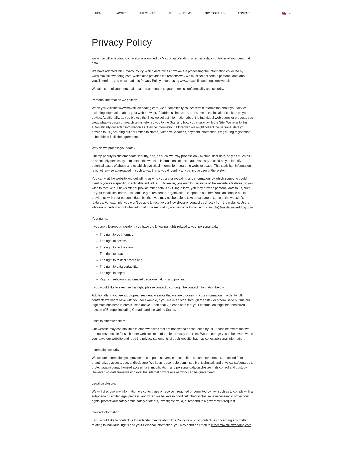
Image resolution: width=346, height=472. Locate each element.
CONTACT (244, 13)
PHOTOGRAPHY (214, 13)
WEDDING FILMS (180, 13)
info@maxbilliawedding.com (233, 207)
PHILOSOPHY (147, 13)
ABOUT (121, 13)
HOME (99, 13)
